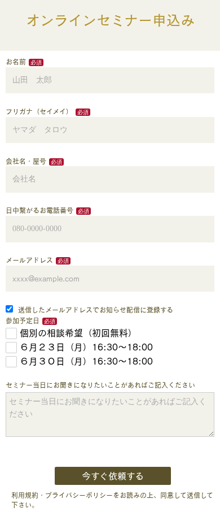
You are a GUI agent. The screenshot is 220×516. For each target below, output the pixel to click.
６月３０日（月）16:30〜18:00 (86, 361)
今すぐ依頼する (113, 475)
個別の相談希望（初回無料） (78, 332)
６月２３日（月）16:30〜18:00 (86, 347)
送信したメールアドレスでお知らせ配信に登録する (94, 309)
